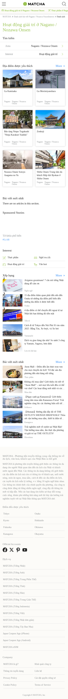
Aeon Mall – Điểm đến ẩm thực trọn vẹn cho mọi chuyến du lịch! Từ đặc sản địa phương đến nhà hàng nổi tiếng (43, 370)
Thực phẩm (13, 257)
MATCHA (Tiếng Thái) (14, 586)
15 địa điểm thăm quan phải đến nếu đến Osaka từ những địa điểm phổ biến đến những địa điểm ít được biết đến (43, 298)
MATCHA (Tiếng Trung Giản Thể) (19, 599)
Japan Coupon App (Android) (17, 640)
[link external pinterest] (19, 551)
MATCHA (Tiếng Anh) (14, 572)
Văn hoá (43, 264)
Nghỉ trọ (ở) (44, 257)
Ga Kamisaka (10, 91)
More (59, 66)
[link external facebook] (6, 551)
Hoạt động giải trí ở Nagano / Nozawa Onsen (24, 10)
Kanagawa (8, 534)
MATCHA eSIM (10, 647)
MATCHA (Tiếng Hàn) (14, 593)
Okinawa (39, 527)
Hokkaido (39, 520)
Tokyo (6, 513)
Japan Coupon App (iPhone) (16, 633)
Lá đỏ (6, 240)
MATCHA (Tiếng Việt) (14, 613)
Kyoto (6, 520)
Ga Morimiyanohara (46, 91)
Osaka (37, 513)
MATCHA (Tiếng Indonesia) (16, 606)
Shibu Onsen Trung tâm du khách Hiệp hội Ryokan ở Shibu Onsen (49, 175)
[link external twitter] (12, 551)
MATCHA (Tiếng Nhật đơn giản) (18, 620)
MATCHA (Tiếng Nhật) (14, 566)
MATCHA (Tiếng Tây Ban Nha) (18, 627)
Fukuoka (7, 527)
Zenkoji (40, 131)
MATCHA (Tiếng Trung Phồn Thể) (19, 579)
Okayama (39, 534)
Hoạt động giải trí (16, 264)
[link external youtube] (25, 551)
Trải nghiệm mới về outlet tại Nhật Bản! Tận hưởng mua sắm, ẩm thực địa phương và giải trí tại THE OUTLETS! (44, 430)
